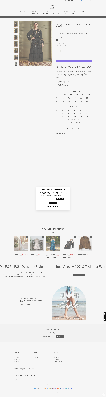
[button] (105, 316)
